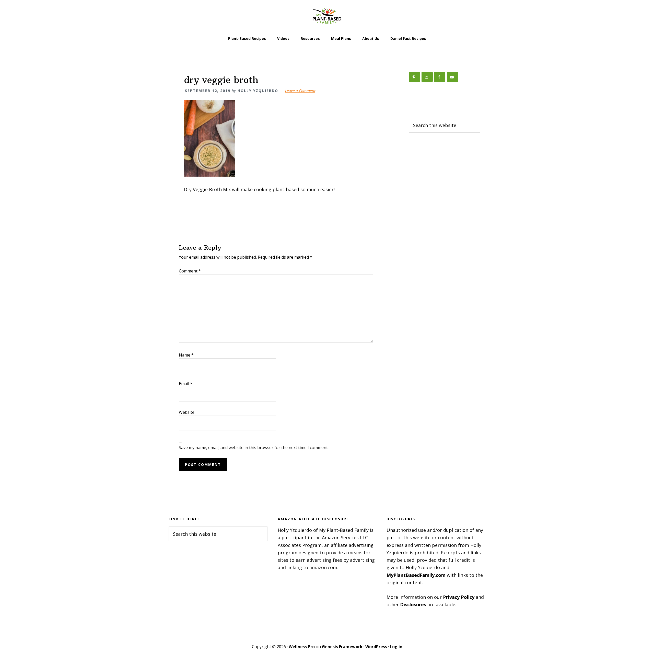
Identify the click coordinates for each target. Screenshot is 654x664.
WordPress (376, 646)
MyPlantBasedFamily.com (416, 575)
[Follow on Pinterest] (414, 77)
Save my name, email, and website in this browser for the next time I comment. (254, 447)
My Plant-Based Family (327, 15)
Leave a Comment (300, 90)
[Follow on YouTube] (452, 77)
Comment (190, 271)
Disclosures (413, 604)
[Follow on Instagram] (427, 77)
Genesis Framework (342, 646)
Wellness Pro (302, 646)
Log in (396, 646)
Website (186, 412)
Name (186, 355)
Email (185, 383)
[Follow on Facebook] (439, 77)
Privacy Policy (458, 597)
